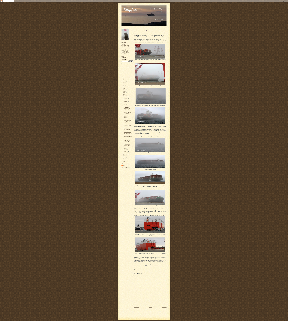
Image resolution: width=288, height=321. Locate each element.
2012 (124, 157)
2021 (124, 86)
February (125, 151)
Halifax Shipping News (126, 49)
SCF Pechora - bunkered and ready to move (128, 118)
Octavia (138, 266)
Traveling (125, 116)
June (125, 104)
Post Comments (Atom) (144, 310)
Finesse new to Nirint (127, 132)
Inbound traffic (126, 114)
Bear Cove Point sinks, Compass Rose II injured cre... (127, 121)
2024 (124, 82)
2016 (124, 94)
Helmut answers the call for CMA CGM (128, 143)
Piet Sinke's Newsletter (125, 52)
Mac (124, 165)
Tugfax (123, 56)
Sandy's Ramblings (125, 54)
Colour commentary (127, 137)
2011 (124, 158)
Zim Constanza (147, 266)
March (125, 149)
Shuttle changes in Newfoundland (127, 141)
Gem (124, 126)
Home (150, 307)
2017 (124, 92)
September (126, 101)
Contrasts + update (127, 134)
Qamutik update (126, 128)
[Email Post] (146, 265)
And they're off (126, 138)
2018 (124, 91)
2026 (124, 79)
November (126, 98)
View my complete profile (126, 167)
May (125, 146)
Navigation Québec (125, 51)
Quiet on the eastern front (128, 133)
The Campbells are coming (127, 130)
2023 (124, 83)
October (125, 100)
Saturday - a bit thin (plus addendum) (128, 109)
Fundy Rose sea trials (127, 125)
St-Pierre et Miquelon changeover (127, 113)
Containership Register (125, 45)
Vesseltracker (124, 57)
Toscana (142, 266)
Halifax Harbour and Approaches (125, 47)
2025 (124, 81)
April (125, 148)
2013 (124, 155)
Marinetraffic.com (125, 50)
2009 (124, 161)
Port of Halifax (124, 53)
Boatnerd (123, 44)
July (124, 102)
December (126, 97)
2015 (124, 95)
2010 (124, 159)
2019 (124, 89)
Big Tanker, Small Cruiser (128, 136)
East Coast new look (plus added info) (128, 106)
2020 (124, 88)
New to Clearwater (127, 111)
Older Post (164, 307)
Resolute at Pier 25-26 (127, 145)
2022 (124, 85)
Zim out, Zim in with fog (128, 123)
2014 (124, 154)
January (125, 152)
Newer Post (136, 307)
